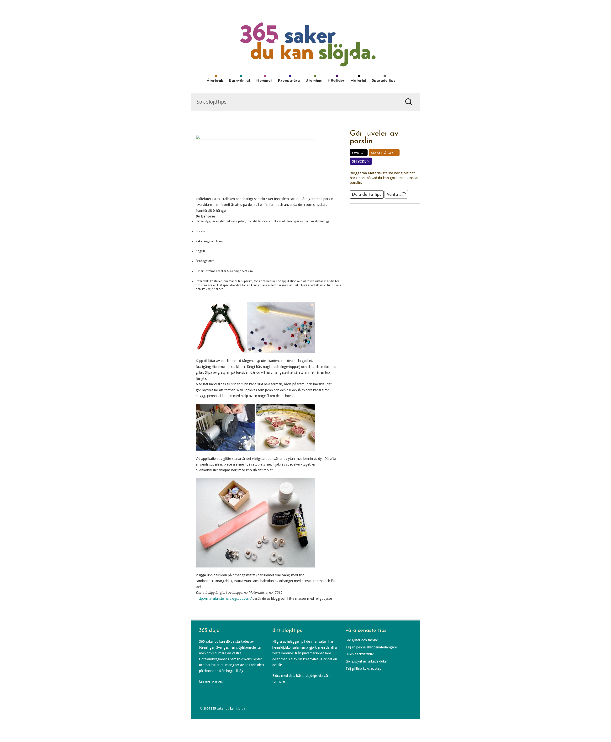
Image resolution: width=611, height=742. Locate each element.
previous (378, 211)
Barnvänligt (239, 81)
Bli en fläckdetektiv (360, 654)
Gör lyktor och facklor (362, 640)
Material (358, 81)
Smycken (361, 162)
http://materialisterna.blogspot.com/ (224, 598)
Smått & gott (384, 153)
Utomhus (314, 81)
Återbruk (215, 81)
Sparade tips (383, 81)
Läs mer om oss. (211, 681)
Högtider (335, 81)
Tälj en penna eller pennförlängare (371, 647)
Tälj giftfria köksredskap (363, 668)
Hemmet (264, 81)
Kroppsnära (289, 81)
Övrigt (358, 153)
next (391, 211)
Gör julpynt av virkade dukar (367, 661)
